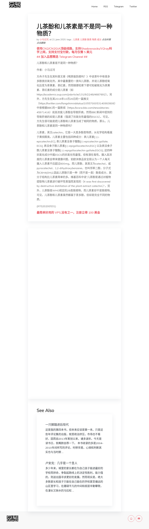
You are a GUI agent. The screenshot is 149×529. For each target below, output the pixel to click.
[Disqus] (74, 276)
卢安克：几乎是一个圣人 (61, 463)
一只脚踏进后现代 (57, 424)
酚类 (89, 39)
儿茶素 (76, 39)
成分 (99, 39)
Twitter (133, 6)
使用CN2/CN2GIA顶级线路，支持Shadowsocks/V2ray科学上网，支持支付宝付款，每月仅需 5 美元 (74, 50)
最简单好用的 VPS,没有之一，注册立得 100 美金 (68, 212)
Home (94, 6)
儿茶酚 (83, 39)
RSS (105, 6)
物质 (94, 39)
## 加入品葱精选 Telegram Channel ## (62, 57)
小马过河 (44, 39)
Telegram (119, 6)
